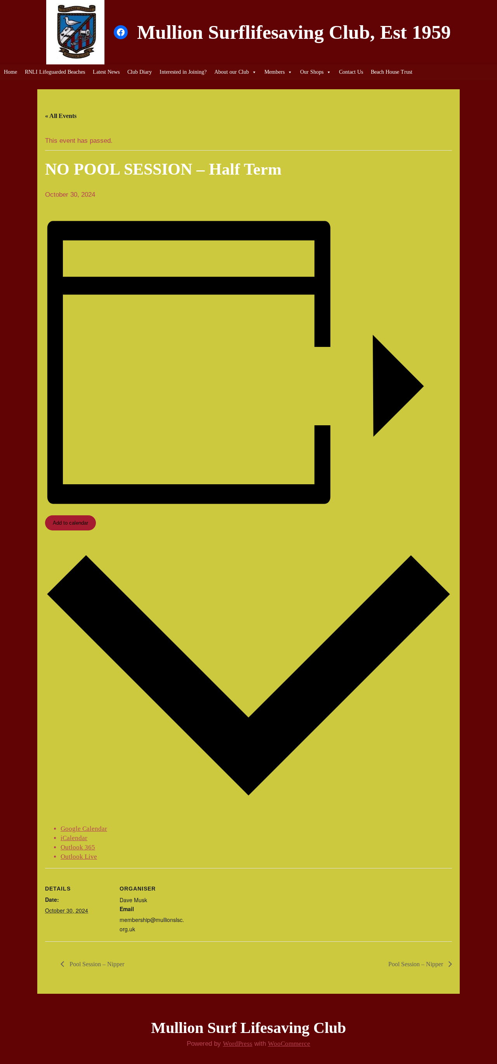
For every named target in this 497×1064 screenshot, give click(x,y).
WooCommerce (289, 1043)
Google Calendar (84, 828)
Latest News (106, 72)
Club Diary (139, 72)
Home (10, 72)
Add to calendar (70, 523)
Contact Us (351, 72)
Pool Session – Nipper (96, 964)
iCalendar (74, 838)
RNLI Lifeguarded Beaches (55, 72)
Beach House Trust (391, 72)
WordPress (237, 1043)
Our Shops (311, 72)
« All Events (60, 116)
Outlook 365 (78, 847)
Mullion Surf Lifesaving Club (248, 1027)
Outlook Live (79, 856)
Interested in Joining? (183, 72)
